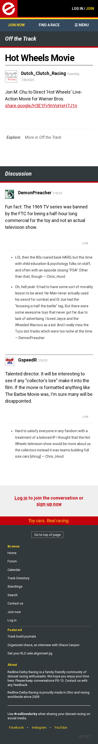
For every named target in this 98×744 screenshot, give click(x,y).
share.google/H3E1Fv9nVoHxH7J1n (41, 105)
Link (85, 243)
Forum (12, 561)
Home (12, 553)
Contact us (15, 603)
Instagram (39, 727)
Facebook (16, 727)
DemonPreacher (32, 338)
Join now (16, 25)
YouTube (61, 727)
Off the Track (20, 39)
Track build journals (22, 636)
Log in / (83, 9)
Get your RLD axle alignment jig (30, 653)
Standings (15, 586)
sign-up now (49, 504)
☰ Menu (82, 25)
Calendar (14, 570)
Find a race (49, 25)
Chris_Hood (56, 276)
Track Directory (18, 578)
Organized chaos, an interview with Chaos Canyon (43, 645)
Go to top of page (47, 535)
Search (13, 595)
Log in (21, 498)
